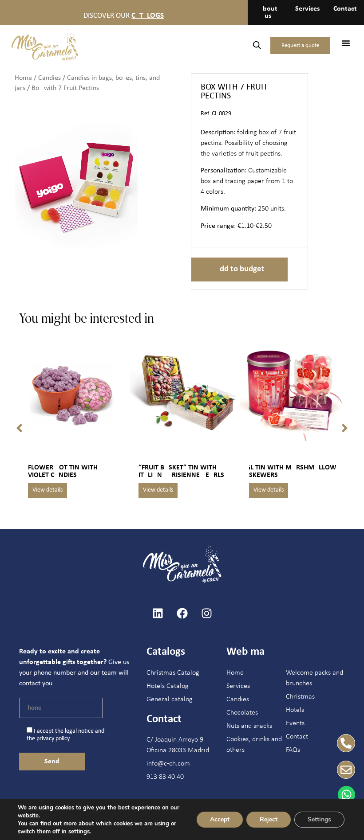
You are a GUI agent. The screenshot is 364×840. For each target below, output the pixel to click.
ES (201, 45)
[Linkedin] (157, 613)
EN (218, 45)
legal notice (79, 731)
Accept (219, 819)
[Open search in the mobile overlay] (257, 45)
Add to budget (239, 269)
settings (79, 832)
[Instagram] (206, 613)
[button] (345, 43)
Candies (49, 78)
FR (235, 45)
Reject (268, 819)
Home (23, 78)
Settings (319, 819)
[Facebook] (182, 613)
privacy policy (53, 738)
